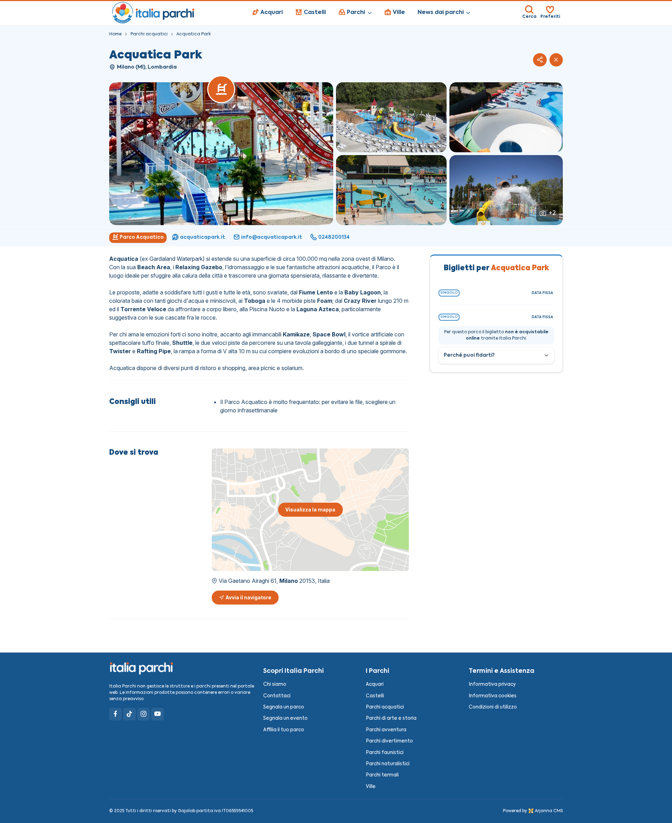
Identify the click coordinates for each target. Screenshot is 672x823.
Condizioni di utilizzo (493, 707)
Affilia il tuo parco (283, 730)
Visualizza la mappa (310, 509)
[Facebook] (115, 714)
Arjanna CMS (549, 811)
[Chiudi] (556, 60)
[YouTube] (157, 714)
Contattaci (276, 696)
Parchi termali (382, 775)
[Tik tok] (129, 714)
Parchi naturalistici (388, 764)
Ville (371, 786)
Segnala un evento (285, 718)
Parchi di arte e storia (391, 718)
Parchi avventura (386, 730)
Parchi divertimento (389, 741)
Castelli (375, 696)
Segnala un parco (283, 707)
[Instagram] (143, 714)
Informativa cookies (493, 696)
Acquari (375, 684)
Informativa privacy (492, 684)
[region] (336, 237)
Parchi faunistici (385, 753)
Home (115, 34)
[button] (539, 60)
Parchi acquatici (149, 34)
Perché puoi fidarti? (469, 355)
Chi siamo (274, 684)
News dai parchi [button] (441, 12)
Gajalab (186, 811)
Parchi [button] (356, 12)
